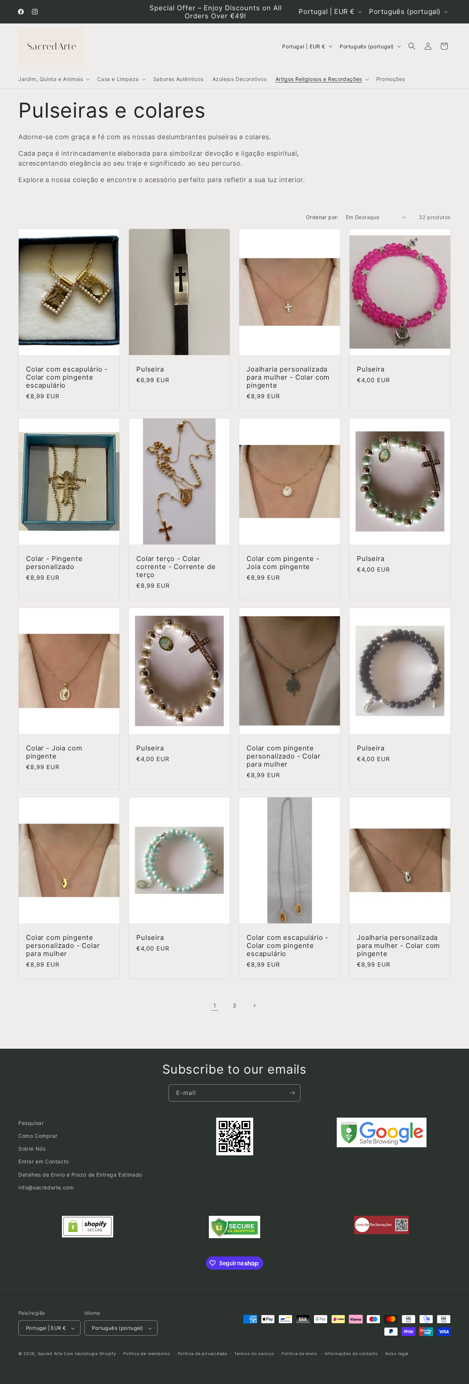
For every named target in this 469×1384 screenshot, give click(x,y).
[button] (53, 79)
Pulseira (150, 369)
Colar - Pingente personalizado (54, 562)
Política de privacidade (202, 1353)
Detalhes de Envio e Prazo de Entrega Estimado (80, 1174)
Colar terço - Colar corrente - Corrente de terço (175, 566)
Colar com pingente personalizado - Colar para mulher (284, 756)
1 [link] (214, 1005)
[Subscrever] (292, 1092)
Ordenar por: (322, 217)
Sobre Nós (31, 1148)
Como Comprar (37, 1136)
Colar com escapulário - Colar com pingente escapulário (67, 377)
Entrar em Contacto (43, 1162)
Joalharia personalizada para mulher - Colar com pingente (288, 377)
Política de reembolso (146, 1353)
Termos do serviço (254, 1353)
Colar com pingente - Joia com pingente (283, 562)
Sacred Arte (50, 1354)
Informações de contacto (351, 1353)
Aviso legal (397, 1353)
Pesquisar (31, 1123)
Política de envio (299, 1353)
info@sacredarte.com (46, 1187)
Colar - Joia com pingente (54, 752)
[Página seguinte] (254, 1005)
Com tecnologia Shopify (90, 1354)
